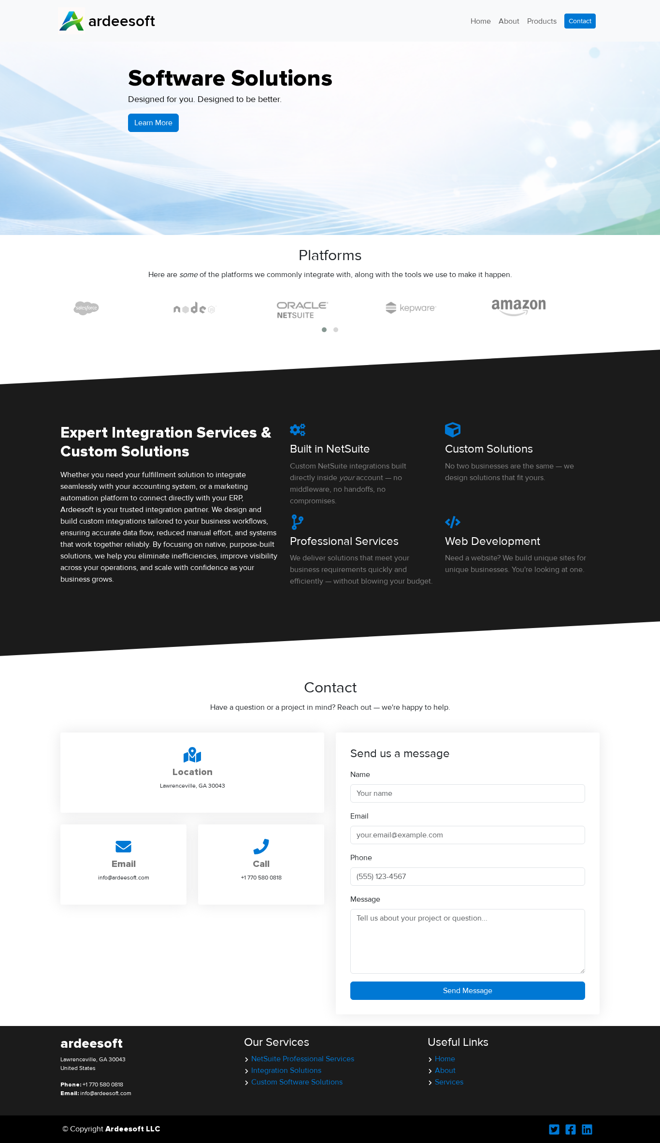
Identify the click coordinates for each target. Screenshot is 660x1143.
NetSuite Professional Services (302, 1059)
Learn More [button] (153, 123)
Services (449, 1082)
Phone (361, 858)
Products (542, 21)
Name (360, 774)
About (509, 21)
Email (359, 816)
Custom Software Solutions (297, 1082)
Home (481, 21)
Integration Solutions (286, 1070)
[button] (324, 330)
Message (365, 899)
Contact (580, 21)
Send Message (467, 991)
